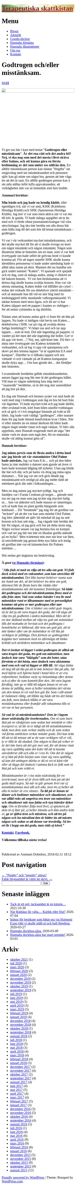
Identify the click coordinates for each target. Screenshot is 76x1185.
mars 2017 (17, 1097)
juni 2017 (16, 1086)
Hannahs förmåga (22, 42)
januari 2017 (18, 1105)
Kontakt (15, 54)
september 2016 (20, 1120)
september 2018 (20, 1032)
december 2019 (20, 978)
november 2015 (20, 1159)
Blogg (14, 31)
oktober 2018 (19, 1028)
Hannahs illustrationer (24, 46)
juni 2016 (16, 1132)
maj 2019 (16, 1001)
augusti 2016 (18, 1124)
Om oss (15, 50)
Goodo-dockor (20, 39)
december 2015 (20, 1155)
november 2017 (20, 1070)
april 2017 (17, 1093)
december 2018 (20, 1021)
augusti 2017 (18, 1082)
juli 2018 (16, 1040)
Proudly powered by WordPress (23, 1177)
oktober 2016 (19, 1116)
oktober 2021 (19, 959)
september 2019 (20, 990)
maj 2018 (16, 1047)
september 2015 (20, 1166)
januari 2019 (18, 1017)
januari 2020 (18, 975)
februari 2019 (19, 1013)
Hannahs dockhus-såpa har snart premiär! (37, 935)
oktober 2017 (19, 1074)
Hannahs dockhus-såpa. (26, 931)
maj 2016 (16, 1136)
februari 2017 (19, 1101)
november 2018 (20, 1024)
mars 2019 (17, 1009)
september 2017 (20, 1078)
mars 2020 (17, 967)
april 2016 (17, 1139)
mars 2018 (17, 1055)
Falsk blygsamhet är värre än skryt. (27, 879)
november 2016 (20, 1113)
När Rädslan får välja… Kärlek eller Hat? (37, 912)
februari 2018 (19, 1059)
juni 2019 (16, 998)
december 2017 (20, 1067)
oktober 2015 (19, 1162)
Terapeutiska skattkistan (37, 8)
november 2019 (20, 982)
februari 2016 (19, 1147)
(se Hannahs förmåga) (27, 563)
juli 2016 (16, 1128)
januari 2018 (18, 1063)
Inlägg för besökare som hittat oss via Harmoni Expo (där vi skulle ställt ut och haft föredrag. (41, 921)
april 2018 (17, 1051)
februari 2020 (19, 971)
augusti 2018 (18, 1036)
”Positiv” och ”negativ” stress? (24, 875)
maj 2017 (16, 1090)
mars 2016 (17, 1143)
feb (5, 83)
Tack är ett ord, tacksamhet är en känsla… (38, 904)
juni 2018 (16, 1044)
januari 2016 (18, 1151)
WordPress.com (12, 1181)
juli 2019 (16, 994)
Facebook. (22, 832)
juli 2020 (16, 963)
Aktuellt (15, 35)
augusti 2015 (18, 1170)
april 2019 (17, 1005)
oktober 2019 (19, 986)
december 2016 (20, 1109)
